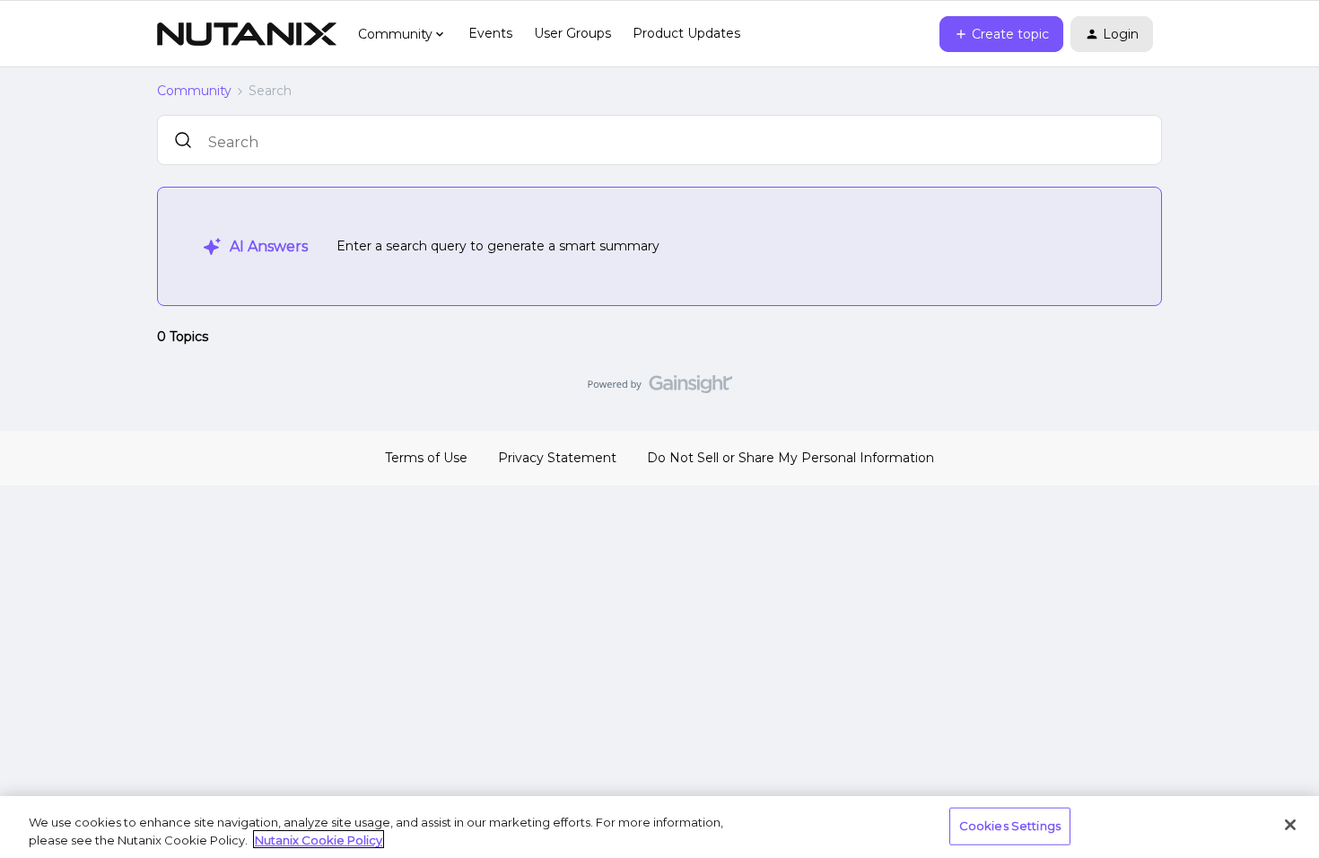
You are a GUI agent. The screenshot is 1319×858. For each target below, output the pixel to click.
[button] (1001, 34)
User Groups (572, 33)
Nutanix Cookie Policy (318, 839)
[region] (659, 827)
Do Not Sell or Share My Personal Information (790, 458)
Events (490, 33)
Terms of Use (426, 458)
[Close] (1290, 825)
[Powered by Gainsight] (660, 388)
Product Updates (686, 33)
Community (194, 91)
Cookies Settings (1010, 826)
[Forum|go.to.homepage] (246, 34)
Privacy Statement (557, 458)
